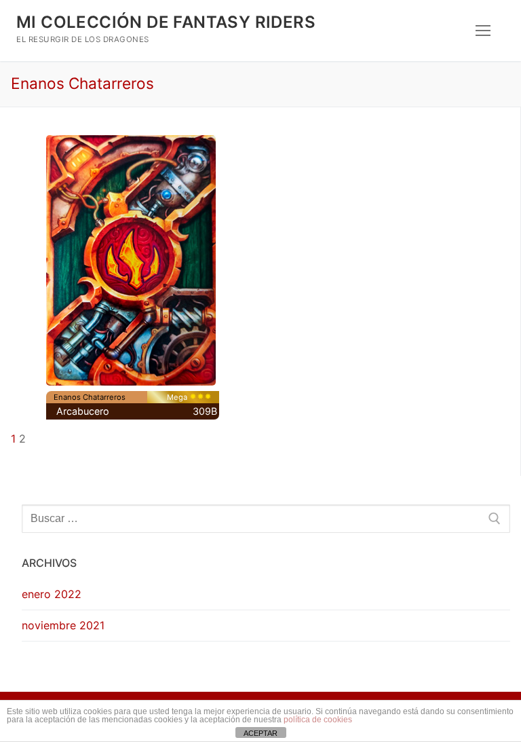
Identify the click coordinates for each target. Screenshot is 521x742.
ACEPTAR (260, 733)
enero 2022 (51, 594)
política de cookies (318, 719)
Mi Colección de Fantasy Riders (165, 22)
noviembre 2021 (63, 625)
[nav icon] (483, 30)
